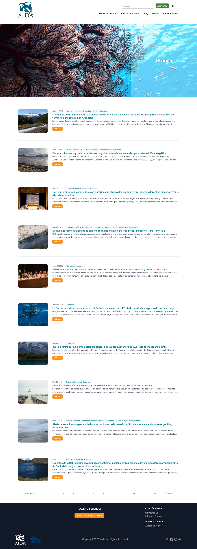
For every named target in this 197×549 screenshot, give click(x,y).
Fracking (103, 111)
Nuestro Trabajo (105, 13)
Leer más (57, 129)
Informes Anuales (153, 516)
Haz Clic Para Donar (89, 515)
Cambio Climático (73, 150)
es (173, 6)
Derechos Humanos (74, 111)
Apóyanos (162, 6)
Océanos (70, 305)
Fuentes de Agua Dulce (128, 227)
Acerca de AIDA (128, 13)
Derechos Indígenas (91, 111)
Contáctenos (151, 512)
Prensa (155, 13)
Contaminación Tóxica (76, 227)
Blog (146, 13)
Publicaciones (170, 13)
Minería (118, 150)
